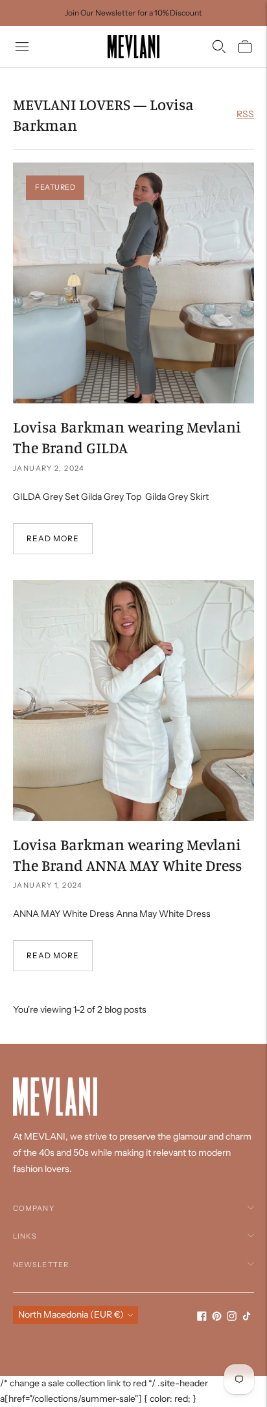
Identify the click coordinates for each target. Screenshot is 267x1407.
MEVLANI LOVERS (71, 104)
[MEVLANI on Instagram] (232, 1317)
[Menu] (22, 46)
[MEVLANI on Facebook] (202, 1317)
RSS (245, 114)
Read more (53, 538)
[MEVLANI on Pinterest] (217, 1317)
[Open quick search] (219, 46)
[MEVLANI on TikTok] (246, 1317)
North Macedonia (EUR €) (71, 1314)
